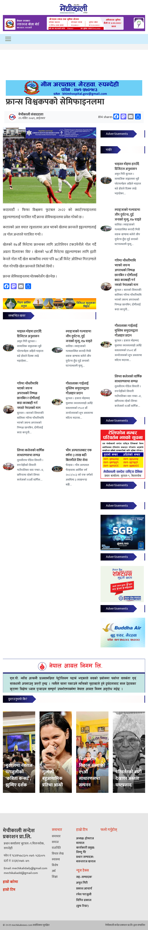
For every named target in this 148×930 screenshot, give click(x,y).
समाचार (56, 836)
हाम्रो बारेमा (10, 882)
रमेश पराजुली (84, 894)
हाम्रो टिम (9, 890)
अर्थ (53, 871)
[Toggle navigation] (8, 39)
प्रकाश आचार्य (84, 888)
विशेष (55, 865)
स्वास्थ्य (56, 859)
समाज (55, 842)
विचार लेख (58, 853)
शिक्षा (55, 876)
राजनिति (56, 847)
